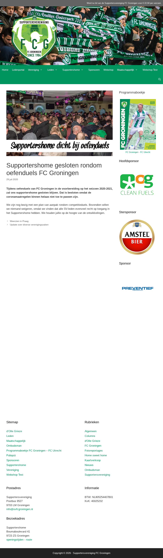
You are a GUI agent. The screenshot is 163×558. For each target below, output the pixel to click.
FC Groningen (93, 445)
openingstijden (14, 539)
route (29, 539)
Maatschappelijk (125, 69)
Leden (50, 69)
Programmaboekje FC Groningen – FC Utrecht (33, 450)
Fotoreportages (94, 450)
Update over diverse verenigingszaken (29, 224)
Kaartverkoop (93, 460)
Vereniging (33, 69)
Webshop (108, 69)
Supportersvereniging (97, 474)
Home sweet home (96, 455)
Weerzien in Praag (19, 221)
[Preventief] (138, 307)
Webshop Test (150, 69)
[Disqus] (59, 275)
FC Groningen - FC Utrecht (138, 152)
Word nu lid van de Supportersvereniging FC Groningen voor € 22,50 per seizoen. (124, 3)
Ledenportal (18, 69)
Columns (90, 436)
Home (5, 69)
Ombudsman (13, 445)
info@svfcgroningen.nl (19, 509)
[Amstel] (137, 254)
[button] (42, 70)
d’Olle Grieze (14, 431)
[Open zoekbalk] (159, 79)
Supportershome (71, 69)
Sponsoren (94, 69)
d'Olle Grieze (92, 440)
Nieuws (89, 465)
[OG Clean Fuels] (137, 203)
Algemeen (90, 431)
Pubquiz (11, 455)
